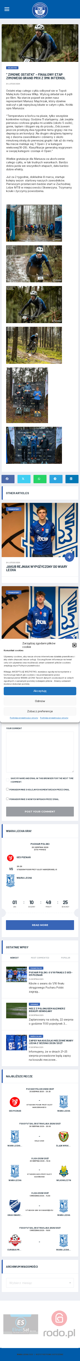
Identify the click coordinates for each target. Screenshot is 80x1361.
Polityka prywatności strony (24, 718)
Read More (40, 925)
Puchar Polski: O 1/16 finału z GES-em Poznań (50, 973)
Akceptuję (40, 691)
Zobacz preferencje (40, 711)
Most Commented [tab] (40, 957)
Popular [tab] (65, 957)
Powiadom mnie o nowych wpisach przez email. (34, 799)
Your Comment (14, 728)
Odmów (40, 701)
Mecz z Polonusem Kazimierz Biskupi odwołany (47, 1010)
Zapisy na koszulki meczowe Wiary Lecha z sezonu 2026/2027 (51, 1042)
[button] (74, 645)
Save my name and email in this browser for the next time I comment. (42, 780)
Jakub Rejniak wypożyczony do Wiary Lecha (36, 568)
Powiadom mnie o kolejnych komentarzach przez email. (39, 789)
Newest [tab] (14, 957)
